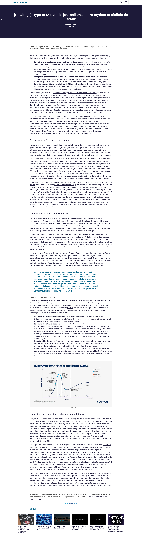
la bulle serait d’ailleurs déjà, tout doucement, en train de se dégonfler (85, 485)
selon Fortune (64, 434)
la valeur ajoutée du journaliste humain (85, 176)
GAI (32, 509)
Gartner (70, 308)
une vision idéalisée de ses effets (83, 305)
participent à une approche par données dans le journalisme (74, 93)
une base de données (48, 226)
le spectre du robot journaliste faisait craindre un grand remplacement (66, 129)
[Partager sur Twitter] (67, 503)
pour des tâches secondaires (63, 185)
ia (36, 509)
